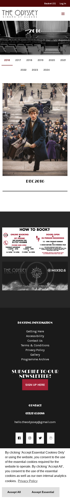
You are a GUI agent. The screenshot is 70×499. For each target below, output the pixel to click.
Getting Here (35, 331)
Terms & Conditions (35, 345)
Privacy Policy (35, 350)
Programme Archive (35, 359)
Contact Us (35, 340)
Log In (63, 3)
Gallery (35, 354)
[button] (63, 14)
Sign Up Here (35, 385)
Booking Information (35, 322)
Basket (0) (50, 3)
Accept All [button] (14, 492)
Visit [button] (35, 277)
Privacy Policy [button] (28, 481)
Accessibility (35, 336)
